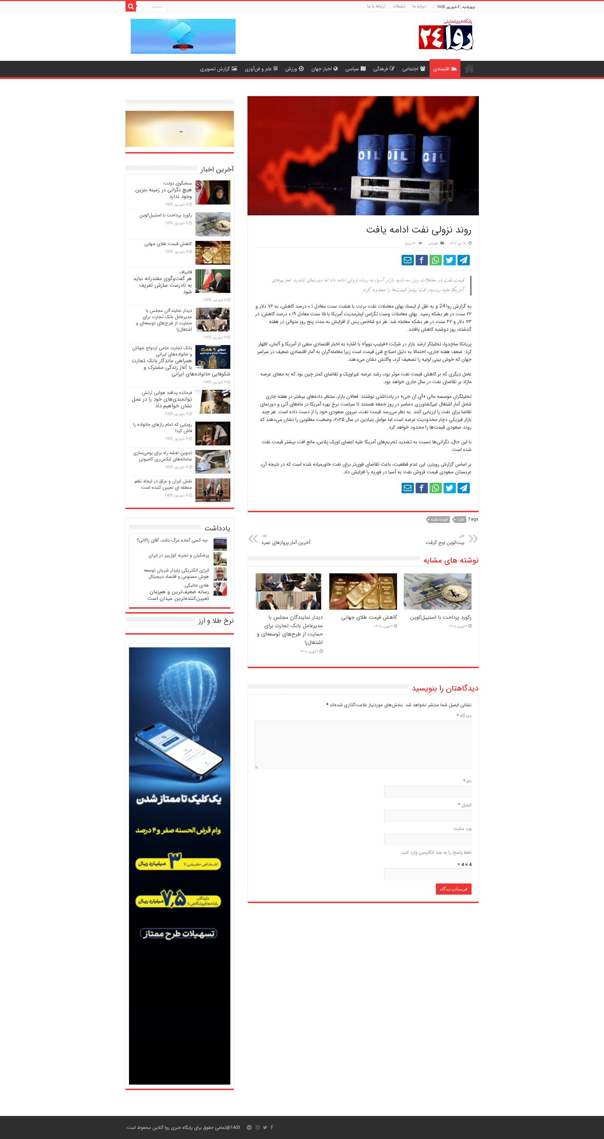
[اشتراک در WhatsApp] (436, 260)
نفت (460, 520)
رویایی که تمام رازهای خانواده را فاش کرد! (162, 428)
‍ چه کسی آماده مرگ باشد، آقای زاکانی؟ (173, 540)
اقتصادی (441, 69)
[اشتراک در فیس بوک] (422, 260)
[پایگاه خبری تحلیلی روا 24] (446, 34)
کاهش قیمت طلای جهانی (369, 617)
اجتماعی (410, 69)
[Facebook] (271, 1127)
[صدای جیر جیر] (450, 260)
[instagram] (258, 1127)
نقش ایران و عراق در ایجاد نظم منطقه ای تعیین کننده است (163, 484)
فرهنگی (380, 69)
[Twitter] (265, 1127)
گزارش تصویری (215, 69)
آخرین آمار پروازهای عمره (286, 539)
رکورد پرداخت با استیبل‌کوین (441, 617)
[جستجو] (130, 6)
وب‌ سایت (462, 828)
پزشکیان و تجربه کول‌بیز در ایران (179, 555)
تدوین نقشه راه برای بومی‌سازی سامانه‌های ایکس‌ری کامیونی (162, 456)
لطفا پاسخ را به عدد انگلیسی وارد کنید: (436, 852)
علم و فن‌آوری (258, 69)
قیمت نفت (439, 520)
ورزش (291, 69)
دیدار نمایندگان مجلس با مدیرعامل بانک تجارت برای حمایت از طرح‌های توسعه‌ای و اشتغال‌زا (290, 630)
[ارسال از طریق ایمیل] (408, 260)
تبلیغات (399, 6)
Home (469, 68)
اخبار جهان (321, 69)
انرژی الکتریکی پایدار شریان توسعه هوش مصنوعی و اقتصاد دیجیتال (176, 573)
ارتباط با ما (376, 6)
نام (467, 781)
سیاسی (352, 69)
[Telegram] (249, 1127)
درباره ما (419, 6)
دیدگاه (464, 715)
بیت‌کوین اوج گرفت (445, 539)
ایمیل (465, 805)
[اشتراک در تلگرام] (464, 260)
